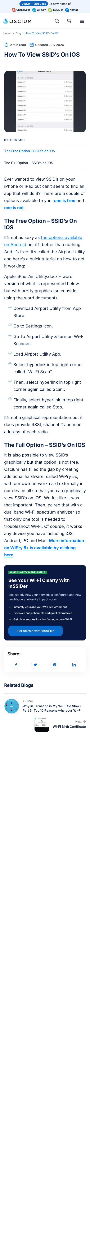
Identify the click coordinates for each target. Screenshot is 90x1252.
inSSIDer (58, 9)
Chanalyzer (23, 9)
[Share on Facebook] (16, 665)
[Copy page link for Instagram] (54, 665)
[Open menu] (82, 21)
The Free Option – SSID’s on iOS (29, 151)
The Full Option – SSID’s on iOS (28, 163)
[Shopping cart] (69, 20)
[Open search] (57, 21)
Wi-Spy (41, 9)
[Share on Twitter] (35, 665)
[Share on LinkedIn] (74, 665)
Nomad (74, 9)
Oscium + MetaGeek (34, 3)
